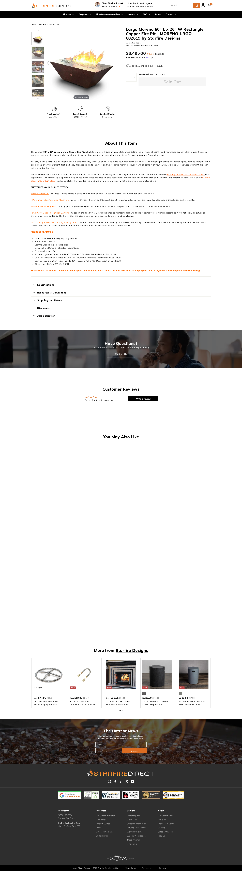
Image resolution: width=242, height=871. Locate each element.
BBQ (145, 14)
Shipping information (136, 824)
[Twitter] (126, 781)
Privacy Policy (130, 868)
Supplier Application (136, 836)
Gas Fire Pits (54, 24)
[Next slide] (114, 62)
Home (34, 24)
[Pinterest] (121, 781)
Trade (158, 14)
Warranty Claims (134, 832)
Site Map (162, 868)
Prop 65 (161, 836)
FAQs (98, 828)
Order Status (133, 819)
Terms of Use (147, 868)
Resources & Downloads (51, 292)
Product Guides (103, 824)
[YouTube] (132, 781)
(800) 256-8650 (65, 815)
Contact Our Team (66, 818)
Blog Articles (101, 819)
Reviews (162, 819)
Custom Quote (133, 815)
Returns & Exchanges (136, 828)
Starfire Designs (135, 43)
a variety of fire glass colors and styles (186, 174)
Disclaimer (43, 308)
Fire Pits (67, 14)
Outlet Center (102, 836)
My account (132, 844)
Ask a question (46, 315)
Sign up (134, 751)
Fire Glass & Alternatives (108, 14)
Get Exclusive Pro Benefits (140, 6)
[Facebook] (115, 781)
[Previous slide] (47, 62)
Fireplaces (84, 14)
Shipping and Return (50, 300)
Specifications (45, 284)
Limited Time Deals (104, 832)
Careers (161, 828)
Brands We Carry (166, 824)
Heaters (132, 14)
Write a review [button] (143, 399)
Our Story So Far (165, 815)
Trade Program (134, 840)
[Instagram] (109, 781)
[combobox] (184, 5)
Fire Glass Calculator (105, 815)
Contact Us (171, 14)
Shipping (142, 74)
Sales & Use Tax (165, 832)
